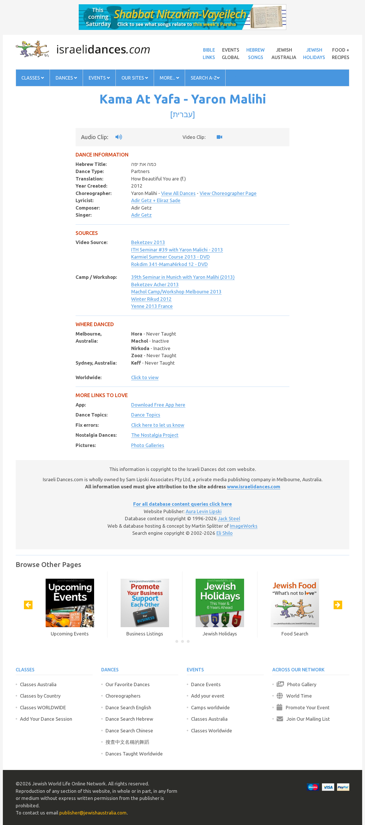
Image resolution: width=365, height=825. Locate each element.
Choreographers (123, 695)
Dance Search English (128, 707)
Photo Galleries (147, 445)
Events (98, 77)
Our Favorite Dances (128, 684)
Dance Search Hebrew (129, 719)
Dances (65, 77)
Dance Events (206, 684)
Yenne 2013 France (152, 306)
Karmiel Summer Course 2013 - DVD (170, 256)
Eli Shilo (224, 533)
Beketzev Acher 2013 (155, 284)
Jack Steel (229, 518)
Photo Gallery (300, 684)
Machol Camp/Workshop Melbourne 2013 (176, 291)
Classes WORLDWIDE (43, 707)
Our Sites (133, 77)
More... (168, 77)
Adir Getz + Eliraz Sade (156, 200)
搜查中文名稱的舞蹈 (127, 742)
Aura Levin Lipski (204, 511)
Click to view (145, 377)
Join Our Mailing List (306, 719)
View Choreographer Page (228, 193)
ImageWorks (243, 526)
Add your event (207, 695)
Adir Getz (141, 215)
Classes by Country (40, 695)
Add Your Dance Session (46, 719)
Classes (31, 77)
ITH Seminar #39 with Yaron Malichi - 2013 (177, 249)
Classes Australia (38, 684)
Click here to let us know (157, 425)
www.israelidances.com (253, 486)
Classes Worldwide (211, 730)
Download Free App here (158, 404)
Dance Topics (145, 414)
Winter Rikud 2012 (151, 299)
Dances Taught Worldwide (134, 753)
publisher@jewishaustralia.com (93, 812)
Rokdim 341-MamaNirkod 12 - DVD (169, 264)
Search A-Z (204, 77)
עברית (182, 114)
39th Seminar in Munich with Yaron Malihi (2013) (183, 277)
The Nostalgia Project (155, 435)
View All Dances (178, 193)
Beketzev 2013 (148, 242)
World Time (297, 695)
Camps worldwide (210, 707)
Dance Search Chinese (129, 730)
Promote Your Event (306, 707)
